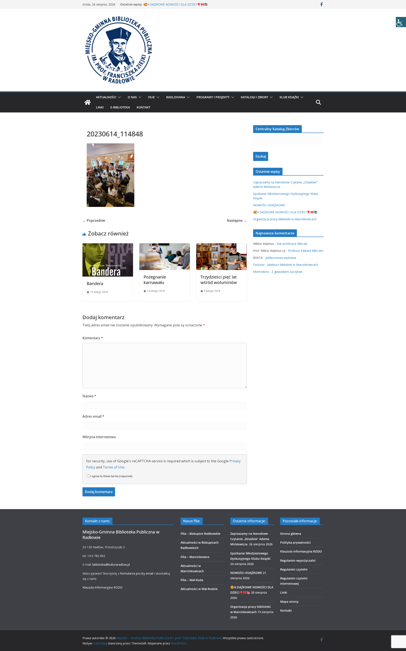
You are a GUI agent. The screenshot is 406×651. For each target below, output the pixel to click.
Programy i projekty (212, 97)
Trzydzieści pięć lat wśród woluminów (218, 279)
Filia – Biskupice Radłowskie (200, 534)
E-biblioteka (120, 107)
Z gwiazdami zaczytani (287, 272)
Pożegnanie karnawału (155, 279)
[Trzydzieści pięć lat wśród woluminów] (221, 246)
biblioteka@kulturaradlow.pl (111, 564)
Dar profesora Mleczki (292, 244)
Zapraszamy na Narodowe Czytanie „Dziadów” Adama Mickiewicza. (249, 539)
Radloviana (175, 97)
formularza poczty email (136, 573)
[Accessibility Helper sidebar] (401, 22)
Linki (100, 107)
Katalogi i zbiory (254, 97)
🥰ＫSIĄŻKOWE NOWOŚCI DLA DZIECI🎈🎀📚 (175, 4)
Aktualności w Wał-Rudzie (199, 589)
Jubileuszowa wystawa (280, 258)
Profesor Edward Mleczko (305, 251)
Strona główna (290, 534)
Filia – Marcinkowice (195, 557)
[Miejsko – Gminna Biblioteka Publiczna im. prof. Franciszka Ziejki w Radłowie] (87, 102)
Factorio (259, 265)
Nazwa (89, 396)
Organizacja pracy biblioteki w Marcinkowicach (285, 219)
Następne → (237, 220)
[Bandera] (107, 246)
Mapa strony (289, 602)
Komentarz (92, 338)
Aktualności (106, 97)
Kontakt (143, 107)
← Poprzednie (93, 220)
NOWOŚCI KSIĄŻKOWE (269, 205)
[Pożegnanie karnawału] (164, 246)
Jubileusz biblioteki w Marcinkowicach (292, 265)
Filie (151, 97)
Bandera (95, 283)
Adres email (93, 416)
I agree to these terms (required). (111, 476)
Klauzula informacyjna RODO (102, 587)
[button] (118, 97)
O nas (132, 97)
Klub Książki (289, 97)
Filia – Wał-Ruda (192, 580)
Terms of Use (113, 467)
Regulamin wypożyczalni (297, 560)
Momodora (261, 272)
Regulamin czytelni (293, 569)
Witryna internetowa (99, 437)
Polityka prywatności (295, 542)
